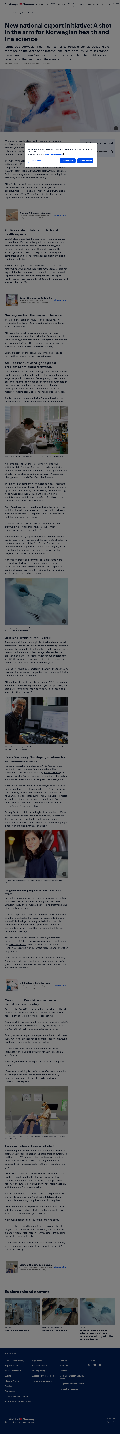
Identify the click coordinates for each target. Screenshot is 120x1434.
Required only (68, 160)
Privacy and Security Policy (54, 154)
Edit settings (36, 160)
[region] (61, 155)
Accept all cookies (85, 160)
